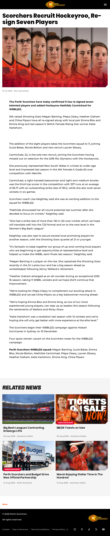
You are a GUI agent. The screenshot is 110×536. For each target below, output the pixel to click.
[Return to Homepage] (55, 4)
